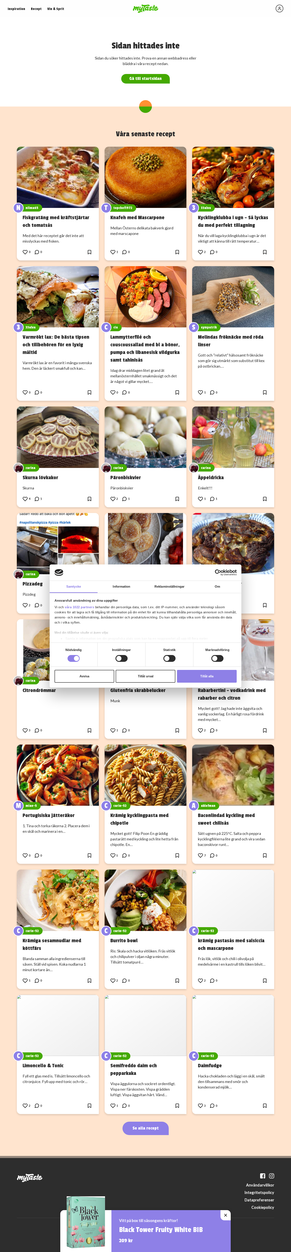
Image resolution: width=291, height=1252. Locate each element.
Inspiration (16, 9)
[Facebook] (262, 1175)
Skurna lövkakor (40, 477)
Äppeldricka (211, 477)
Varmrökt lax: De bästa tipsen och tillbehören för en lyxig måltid (56, 344)
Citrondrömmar (39, 690)
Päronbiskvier (125, 477)
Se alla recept (146, 1128)
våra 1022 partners (79, 607)
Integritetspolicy (259, 1192)
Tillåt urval (145, 676)
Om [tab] (217, 586)
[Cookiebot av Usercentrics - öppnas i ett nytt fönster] (218, 572)
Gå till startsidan (145, 78)
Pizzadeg (33, 584)
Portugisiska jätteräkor (49, 815)
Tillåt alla (206, 676)
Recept (36, 9)
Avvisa (84, 676)
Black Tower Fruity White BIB (161, 1230)
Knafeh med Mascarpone (137, 217)
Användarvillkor (260, 1185)
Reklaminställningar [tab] (169, 586)
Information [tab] (121, 586)
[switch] (121, 658)
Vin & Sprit (55, 9)
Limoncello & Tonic (43, 1065)
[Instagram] (271, 1175)
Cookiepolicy (262, 1207)
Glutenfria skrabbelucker (138, 690)
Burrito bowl (124, 940)
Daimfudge (210, 1065)
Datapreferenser (259, 1200)
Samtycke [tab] (73, 586)
